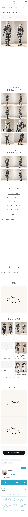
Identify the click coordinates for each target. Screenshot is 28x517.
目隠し (13, 506)
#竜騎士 (10, 462)
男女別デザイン (7, 506)
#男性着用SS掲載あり (16, 459)
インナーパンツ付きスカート (10, 503)
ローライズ (12, 500)
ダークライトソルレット (14, 210)
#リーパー (4, 462)
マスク (22, 499)
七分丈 (5, 505)
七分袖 (19, 503)
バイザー (14, 509)
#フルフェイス (5, 459)
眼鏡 (8, 501)
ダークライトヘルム (14, 193)
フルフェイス (16, 510)
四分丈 (19, 501)
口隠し (22, 505)
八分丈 (17, 506)
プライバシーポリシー (16, 498)
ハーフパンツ (5, 504)
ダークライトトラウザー (14, 206)
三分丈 (22, 510)
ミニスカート (14, 511)
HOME (2, 494)
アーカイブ (4, 488)
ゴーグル (24, 504)
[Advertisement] (14, 66)
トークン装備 (8, 494)
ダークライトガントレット (14, 201)
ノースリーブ (5, 500)
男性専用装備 (21, 509)
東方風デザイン (17, 504)
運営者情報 (8, 498)
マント (17, 499)
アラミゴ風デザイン (21, 500)
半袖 (23, 503)
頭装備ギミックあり (8, 510)
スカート (23, 506)
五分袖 (14, 507)
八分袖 (10, 504)
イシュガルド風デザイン (14, 505)
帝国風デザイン (7, 509)
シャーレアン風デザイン (9, 499)
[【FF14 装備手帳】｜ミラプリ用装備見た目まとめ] (14, 2)
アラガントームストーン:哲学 (18, 494)
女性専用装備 (13, 501)
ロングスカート (7, 507)
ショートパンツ (20, 507)
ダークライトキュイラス (14, 197)
